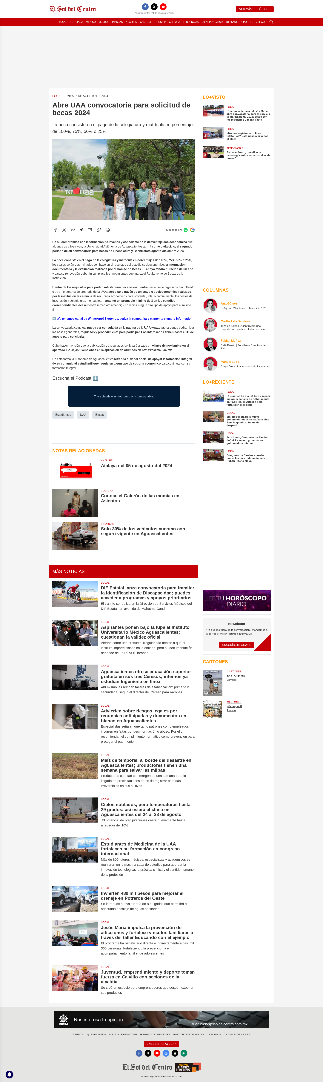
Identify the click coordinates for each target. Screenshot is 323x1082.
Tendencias (191, 22)
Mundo (103, 22)
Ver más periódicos (254, 9)
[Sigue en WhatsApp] (186, 230)
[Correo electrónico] (90, 230)
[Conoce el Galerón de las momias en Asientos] (75, 503)
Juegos (261, 22)
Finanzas (117, 22)
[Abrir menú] (52, 22)
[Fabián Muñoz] (210, 344)
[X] (154, 6)
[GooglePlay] (184, 1053)
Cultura (174, 22)
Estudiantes (63, 414)
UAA (83, 414)
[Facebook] (145, 6)
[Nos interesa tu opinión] (161, 1020)
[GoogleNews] (166, 1053)
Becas (99, 414)
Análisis (131, 22)
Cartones (146, 22)
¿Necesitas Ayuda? (161, 1043)
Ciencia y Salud (212, 22)
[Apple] (175, 1053)
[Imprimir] (108, 230)
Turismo (231, 22)
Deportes (246, 22)
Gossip (161, 22)
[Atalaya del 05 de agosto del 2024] (75, 471)
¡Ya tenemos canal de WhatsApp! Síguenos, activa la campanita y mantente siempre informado (123, 318)
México (91, 22)
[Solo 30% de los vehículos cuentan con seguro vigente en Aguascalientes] (75, 536)
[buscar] (271, 22)
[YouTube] (163, 6)
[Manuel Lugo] (210, 363)
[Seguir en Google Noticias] (192, 230)
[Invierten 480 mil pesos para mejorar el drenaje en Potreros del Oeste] (75, 901)
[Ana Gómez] (210, 305)
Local (63, 22)
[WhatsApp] (73, 230)
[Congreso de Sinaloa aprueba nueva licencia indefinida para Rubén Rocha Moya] (213, 455)
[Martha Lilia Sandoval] (210, 324)
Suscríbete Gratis (236, 644)
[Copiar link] (99, 230)
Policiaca (76, 22)
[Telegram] (81, 230)
